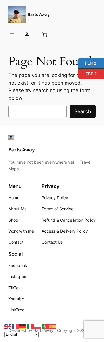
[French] (15, 326)
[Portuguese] (45, 326)
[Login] (27, 35)
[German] (23, 326)
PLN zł (87, 62)
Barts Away (39, 14)
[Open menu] (11, 34)
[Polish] (38, 326)
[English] (8, 326)
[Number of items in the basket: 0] (44, 35)
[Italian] (30, 326)
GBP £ (87, 73)
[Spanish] (53, 326)
